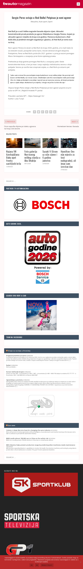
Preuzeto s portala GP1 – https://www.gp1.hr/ (26, 96)
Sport (50, 21)
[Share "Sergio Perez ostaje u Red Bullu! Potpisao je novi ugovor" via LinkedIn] (55, 112)
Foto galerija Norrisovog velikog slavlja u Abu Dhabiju (32, 156)
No (37, 565)
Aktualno (34, 21)
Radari (8, 365)
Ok (32, 565)
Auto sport (43, 21)
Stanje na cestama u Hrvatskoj (19, 351)
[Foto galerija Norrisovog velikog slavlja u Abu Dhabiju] (32, 143)
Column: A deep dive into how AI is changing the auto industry (28, 430)
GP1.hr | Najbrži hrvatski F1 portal (28, 90)
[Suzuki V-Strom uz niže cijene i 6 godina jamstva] (51, 143)
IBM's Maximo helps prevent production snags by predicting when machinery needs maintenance (40, 445)
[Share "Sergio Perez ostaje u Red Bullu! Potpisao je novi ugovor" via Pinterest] (51, 112)
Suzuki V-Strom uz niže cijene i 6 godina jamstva (50, 156)
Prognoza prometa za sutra (16, 355)
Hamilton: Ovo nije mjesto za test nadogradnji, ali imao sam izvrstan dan (68, 159)
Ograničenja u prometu (14, 380)
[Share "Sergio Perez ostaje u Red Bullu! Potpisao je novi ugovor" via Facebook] (34, 112)
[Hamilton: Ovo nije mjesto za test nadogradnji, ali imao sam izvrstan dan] (69, 143)
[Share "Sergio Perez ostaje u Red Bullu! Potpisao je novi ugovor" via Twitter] (39, 112)
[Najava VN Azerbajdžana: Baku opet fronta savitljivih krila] (14, 143)
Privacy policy (47, 565)
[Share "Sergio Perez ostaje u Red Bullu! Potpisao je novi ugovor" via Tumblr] (47, 112)
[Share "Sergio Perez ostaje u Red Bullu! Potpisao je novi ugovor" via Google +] (43, 112)
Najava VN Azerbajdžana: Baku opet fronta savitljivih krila (13, 157)
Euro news (11, 425)
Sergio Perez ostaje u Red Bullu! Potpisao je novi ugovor (36, 88)
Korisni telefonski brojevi (15, 372)
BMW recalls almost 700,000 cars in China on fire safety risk (27, 438)
